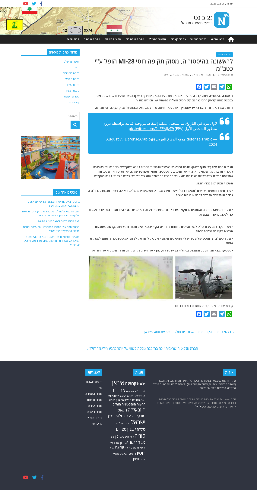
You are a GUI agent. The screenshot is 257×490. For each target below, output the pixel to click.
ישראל (138, 422)
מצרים (121, 429)
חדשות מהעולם (157, 39)
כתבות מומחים (92, 39)
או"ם (142, 383)
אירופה (140, 390)
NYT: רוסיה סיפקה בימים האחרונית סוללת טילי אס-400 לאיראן (190, 332)
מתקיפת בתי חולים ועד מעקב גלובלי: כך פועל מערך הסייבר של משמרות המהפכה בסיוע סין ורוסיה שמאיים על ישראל (52, 240)
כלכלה (141, 429)
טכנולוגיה (185, 74)
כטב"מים (175, 74)
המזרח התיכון (132, 400)
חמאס (122, 410)
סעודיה (140, 442)
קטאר (111, 447)
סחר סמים (129, 437)
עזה (131, 442)
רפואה (131, 453)
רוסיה (167, 74)
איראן (118, 382)
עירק (124, 442)
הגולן (143, 400)
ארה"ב (118, 390)
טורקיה (139, 415)
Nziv (208, 74)
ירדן (110, 416)
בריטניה (140, 396)
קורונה (119, 447)
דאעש (123, 396)
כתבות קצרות (178, 39)
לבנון (131, 429)
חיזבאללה (136, 410)
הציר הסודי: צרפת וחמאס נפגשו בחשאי (59, 221)
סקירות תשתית (112, 39)
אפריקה (130, 391)
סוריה (140, 435)
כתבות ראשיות (198, 39)
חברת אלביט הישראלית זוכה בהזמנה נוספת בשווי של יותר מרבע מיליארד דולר (141, 348)
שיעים (123, 453)
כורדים (127, 423)
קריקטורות (73, 39)
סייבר (121, 436)
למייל (198, 406)
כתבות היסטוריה (134, 39)
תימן (136, 458)
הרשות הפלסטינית (133, 404)
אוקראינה (195, 74)
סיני (112, 436)
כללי (77, 67)
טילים (131, 416)
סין (117, 436)
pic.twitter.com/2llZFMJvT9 (151, 128)
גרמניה (131, 396)
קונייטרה (128, 447)
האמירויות (113, 396)
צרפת (136, 447)
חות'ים (117, 404)
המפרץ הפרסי (116, 400)
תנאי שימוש (217, 39)
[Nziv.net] (231, 39)
